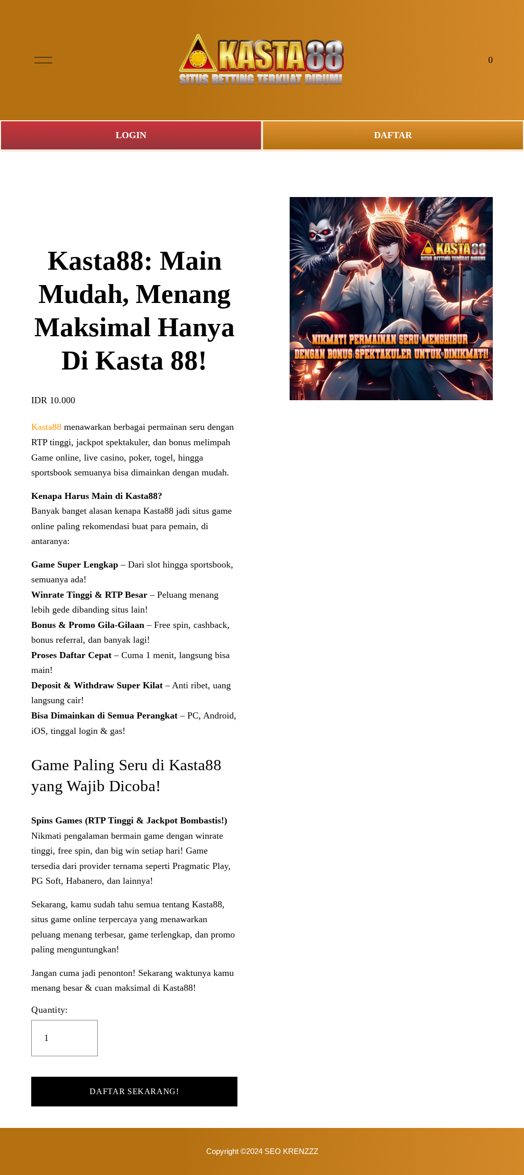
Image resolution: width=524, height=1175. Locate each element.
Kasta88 (46, 427)
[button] (134, 1091)
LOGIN (131, 135)
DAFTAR (393, 135)
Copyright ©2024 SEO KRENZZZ (262, 1151)
